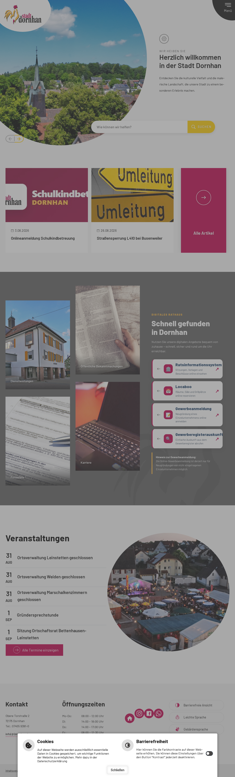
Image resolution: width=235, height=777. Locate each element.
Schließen (117, 770)
